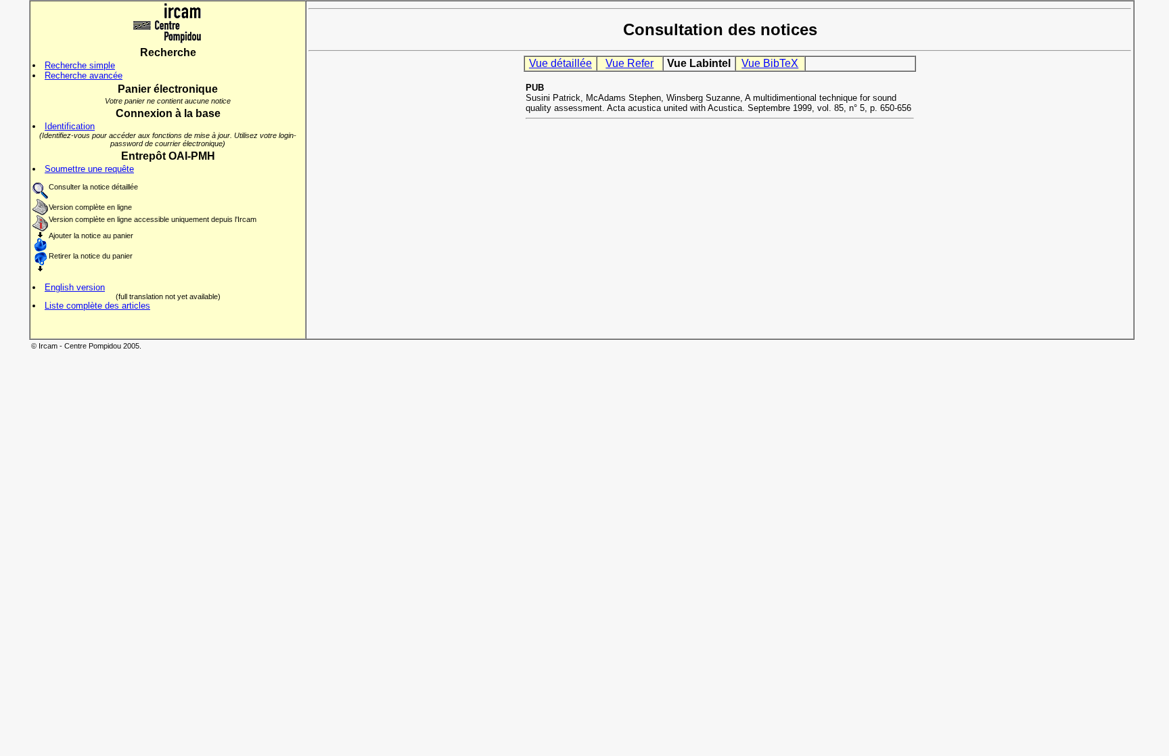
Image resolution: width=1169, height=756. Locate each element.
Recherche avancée (83, 75)
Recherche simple (80, 65)
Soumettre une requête (89, 169)
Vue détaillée (560, 63)
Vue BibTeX (769, 63)
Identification (70, 126)
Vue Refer (629, 63)
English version (75, 287)
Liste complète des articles (97, 306)
